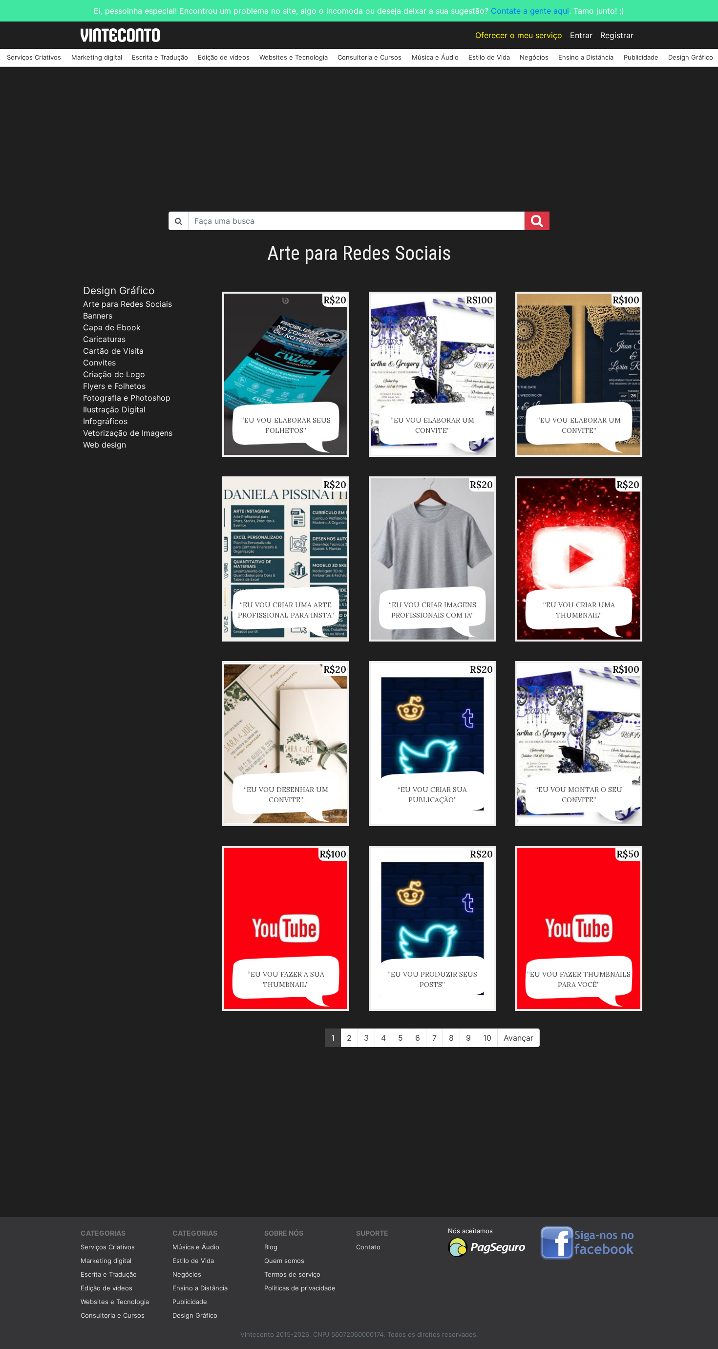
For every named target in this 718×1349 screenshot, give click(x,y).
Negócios (534, 57)
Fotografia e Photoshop (126, 398)
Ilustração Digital (114, 409)
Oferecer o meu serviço (518, 35)
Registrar (617, 35)
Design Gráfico (690, 57)
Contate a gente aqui (530, 11)
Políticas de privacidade (300, 1288)
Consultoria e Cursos (369, 57)
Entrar (581, 35)
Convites (99, 362)
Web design (104, 445)
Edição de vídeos (224, 57)
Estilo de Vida (489, 57)
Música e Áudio (435, 57)
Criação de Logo (114, 374)
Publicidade (641, 57)
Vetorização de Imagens (127, 433)
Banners (97, 316)
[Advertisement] (359, 135)
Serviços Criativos (34, 57)
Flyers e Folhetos (114, 386)
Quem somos (284, 1260)
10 (487, 1038)
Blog (270, 1247)
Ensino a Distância (585, 57)
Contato (368, 1247)
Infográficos (105, 421)
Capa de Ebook (112, 327)
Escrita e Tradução (160, 57)
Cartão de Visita (113, 351)
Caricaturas (104, 339)
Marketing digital (96, 57)
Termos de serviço (292, 1274)
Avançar (518, 1038)
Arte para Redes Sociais (127, 304)
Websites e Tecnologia (293, 57)
